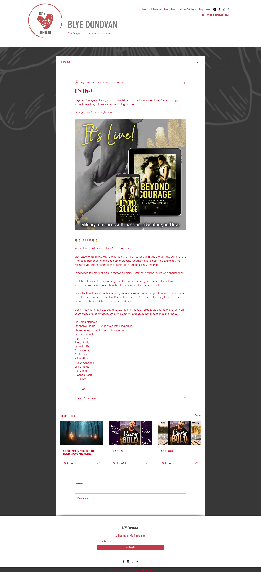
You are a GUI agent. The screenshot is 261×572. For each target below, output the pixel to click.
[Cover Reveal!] (179, 433)
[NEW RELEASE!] (130, 433)
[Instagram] (223, 9)
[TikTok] (214, 9)
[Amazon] (228, 9)
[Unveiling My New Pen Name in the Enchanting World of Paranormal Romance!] (81, 433)
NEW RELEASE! (118, 450)
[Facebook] (219, 9)
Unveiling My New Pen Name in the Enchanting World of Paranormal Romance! (78, 452)
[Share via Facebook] (76, 389)
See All (198, 415)
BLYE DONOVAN (94, 25)
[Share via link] (83, 389)
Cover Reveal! (167, 450)
